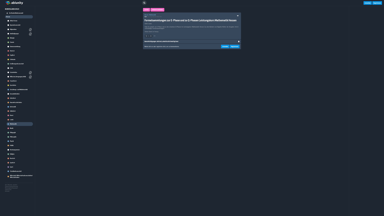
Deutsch (12, 51)
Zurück (146, 10)
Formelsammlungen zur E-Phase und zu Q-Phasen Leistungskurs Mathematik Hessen (190, 20)
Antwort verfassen (157, 10)
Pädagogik (13, 133)
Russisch (12, 158)
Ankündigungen (14, 34)
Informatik (13, 107)
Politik (12, 145)
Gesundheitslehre (15, 94)
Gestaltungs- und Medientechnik (19, 89)
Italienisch (13, 111)
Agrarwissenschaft (15, 25)
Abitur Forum (13, 21)
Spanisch (12, 163)
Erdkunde (12, 59)
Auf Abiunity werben (11, 185)
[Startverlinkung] (14, 3)
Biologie (12, 38)
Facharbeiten (13, 72)
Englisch (12, 55)
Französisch (13, 81)
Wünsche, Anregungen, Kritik (18, 77)
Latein (11, 120)
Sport (11, 167)
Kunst (11, 115)
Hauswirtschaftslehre (16, 102)
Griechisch (13, 98)
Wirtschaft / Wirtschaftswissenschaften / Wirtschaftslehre (21, 176)
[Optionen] (154, 35)
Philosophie (13, 137)
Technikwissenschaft (16, 171)
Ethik (11, 68)
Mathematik (13, 124)
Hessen (8, 17)
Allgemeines (13, 29)
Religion (12, 154)
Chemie (12, 42)
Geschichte (13, 85)
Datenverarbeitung (15, 47)
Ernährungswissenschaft (17, 64)
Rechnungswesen (15, 150)
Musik (11, 128)
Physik (12, 141)
